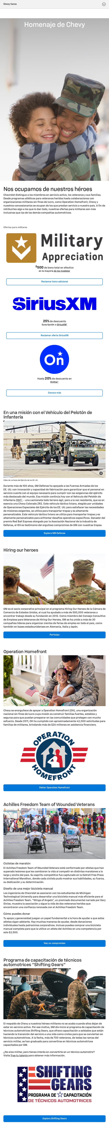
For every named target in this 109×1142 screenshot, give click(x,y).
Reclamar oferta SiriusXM (54, 335)
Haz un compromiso (54, 943)
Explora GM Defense (54, 533)
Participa (54, 635)
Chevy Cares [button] (10, 4)
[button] (62, 271)
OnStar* (54, 382)
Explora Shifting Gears (55, 1119)
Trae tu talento (19, 1055)
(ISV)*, (19, 500)
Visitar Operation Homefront (54, 788)
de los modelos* (62, 271)
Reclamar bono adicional (54, 282)
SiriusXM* (62, 325)
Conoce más (54, 393)
